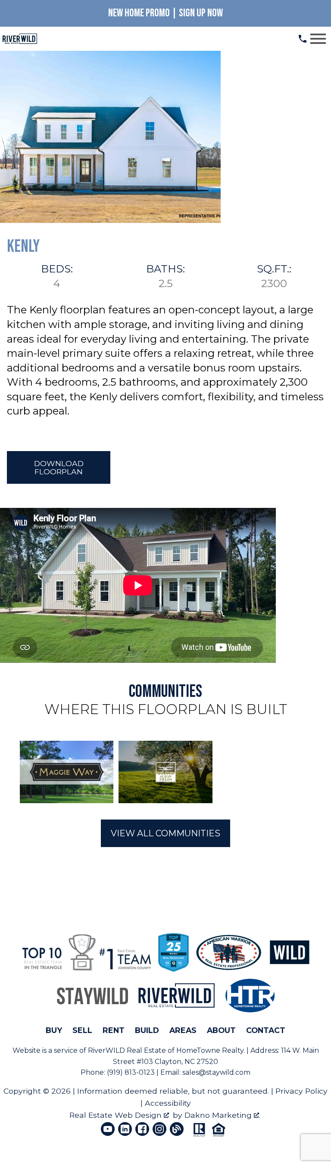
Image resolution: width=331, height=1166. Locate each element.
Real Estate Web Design (116, 1115)
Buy (54, 1030)
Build (147, 1030)
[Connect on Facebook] (142, 1129)
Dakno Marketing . (222, 1115)
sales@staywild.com (216, 1072)
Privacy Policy (301, 1090)
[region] (165, 772)
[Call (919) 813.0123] (302, 39)
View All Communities (165, 833)
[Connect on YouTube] (107, 1129)
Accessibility (168, 1102)
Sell (82, 1030)
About (221, 1030)
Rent (114, 1030)
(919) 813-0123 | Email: (144, 1072)
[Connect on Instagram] (159, 1129)
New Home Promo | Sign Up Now (165, 13)
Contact (265, 1030)
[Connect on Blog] (176, 1129)
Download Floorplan (59, 467)
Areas (183, 1030)
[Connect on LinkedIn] (125, 1129)
